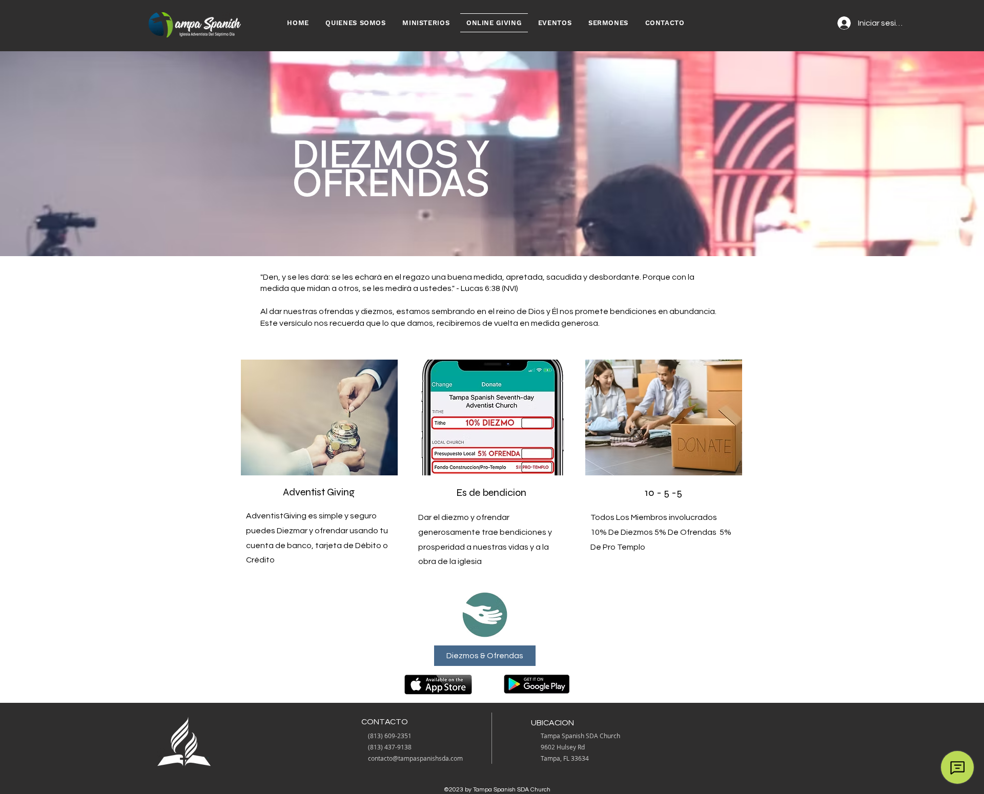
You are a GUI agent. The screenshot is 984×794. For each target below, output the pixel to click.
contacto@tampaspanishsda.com (415, 758)
